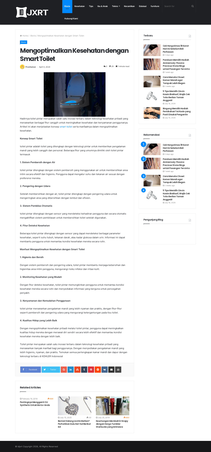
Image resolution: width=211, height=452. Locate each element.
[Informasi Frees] (32, 12)
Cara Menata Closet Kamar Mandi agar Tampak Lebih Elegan (174, 80)
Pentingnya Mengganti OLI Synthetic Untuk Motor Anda (35, 404)
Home (25, 35)
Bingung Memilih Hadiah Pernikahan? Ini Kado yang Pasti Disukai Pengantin (176, 111)
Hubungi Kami (71, 18)
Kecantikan (129, 6)
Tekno (115, 6)
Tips (91, 6)
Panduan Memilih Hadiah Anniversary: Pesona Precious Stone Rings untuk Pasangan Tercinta (176, 64)
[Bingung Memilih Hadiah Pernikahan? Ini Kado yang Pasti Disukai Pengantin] (151, 113)
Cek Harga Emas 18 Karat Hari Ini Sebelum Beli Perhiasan (176, 48)
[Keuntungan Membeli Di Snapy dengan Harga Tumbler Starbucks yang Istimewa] (112, 405)
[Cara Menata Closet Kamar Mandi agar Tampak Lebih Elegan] (151, 81)
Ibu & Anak (102, 6)
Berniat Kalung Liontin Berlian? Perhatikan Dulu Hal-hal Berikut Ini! (74, 423)
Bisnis (67, 6)
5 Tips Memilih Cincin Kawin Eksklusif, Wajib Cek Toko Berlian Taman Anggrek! (176, 96)
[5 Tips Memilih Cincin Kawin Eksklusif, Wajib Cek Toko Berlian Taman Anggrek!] (151, 95)
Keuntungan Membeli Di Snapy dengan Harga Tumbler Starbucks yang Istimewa (112, 423)
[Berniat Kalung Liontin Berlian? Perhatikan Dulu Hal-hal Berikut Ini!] (74, 405)
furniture (155, 6)
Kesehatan (79, 6)
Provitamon (30, 67)
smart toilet (66, 126)
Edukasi (142, 6)
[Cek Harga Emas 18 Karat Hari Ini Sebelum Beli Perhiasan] (151, 50)
